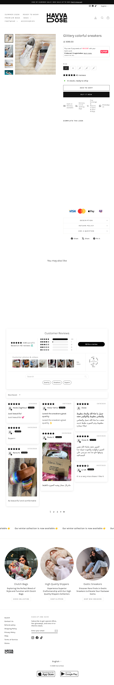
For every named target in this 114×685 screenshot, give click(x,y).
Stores (7, 643)
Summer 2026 (12, 14)
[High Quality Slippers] (57, 564)
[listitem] (104, 105)
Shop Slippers (57, 599)
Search (7, 618)
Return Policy (86, 226)
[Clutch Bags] (21, 564)
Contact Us (8, 621)
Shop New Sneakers (93, 599)
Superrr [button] (67, 382)
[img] (14, 404)
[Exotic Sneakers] (93, 564)
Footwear (10, 21)
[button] (69, 75)
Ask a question (86, 231)
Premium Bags (12, 18)
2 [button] (53, 512)
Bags (27, 18)
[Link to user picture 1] (56, 461)
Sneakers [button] (57, 382)
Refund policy (9, 625)
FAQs (6, 636)
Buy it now (86, 94)
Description (86, 220)
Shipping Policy (10, 629)
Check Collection (21, 599)
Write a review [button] (91, 344)
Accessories (28, 21)
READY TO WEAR (31, 14)
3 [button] (57, 512)
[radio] (66, 68)
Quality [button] (46, 382)
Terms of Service (11, 640)
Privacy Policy (9, 632)
